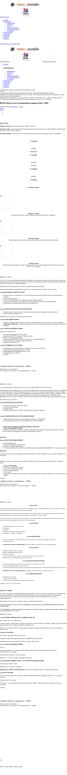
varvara (21, 106)
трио (20, 766)
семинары (14, 106)
